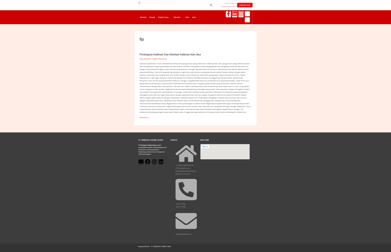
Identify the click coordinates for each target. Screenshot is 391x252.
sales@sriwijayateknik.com (229, 6)
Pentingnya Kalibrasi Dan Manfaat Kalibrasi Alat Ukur (170, 54)
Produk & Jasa (163, 17)
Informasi (177, 17)
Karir (194, 17)
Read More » (144, 117)
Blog (141, 59)
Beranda (143, 17)
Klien (187, 17)
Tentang (152, 17)
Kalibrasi (147, 59)
